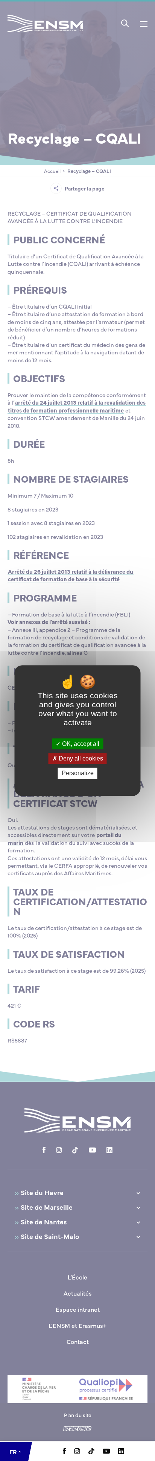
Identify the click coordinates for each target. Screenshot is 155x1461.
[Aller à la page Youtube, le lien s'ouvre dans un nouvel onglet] (106, 1451)
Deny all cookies (80, 758)
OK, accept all (80, 744)
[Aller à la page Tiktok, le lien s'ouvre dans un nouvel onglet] (91, 1452)
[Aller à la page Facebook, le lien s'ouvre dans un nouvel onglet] (64, 1452)
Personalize (78, 773)
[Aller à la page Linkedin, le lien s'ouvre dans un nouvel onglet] (121, 1451)
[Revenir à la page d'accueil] (45, 33)
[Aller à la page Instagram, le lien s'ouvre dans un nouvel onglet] (77, 1451)
